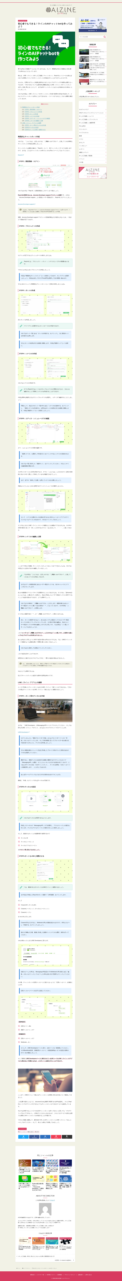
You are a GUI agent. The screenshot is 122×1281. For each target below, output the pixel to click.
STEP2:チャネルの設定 (32, 127)
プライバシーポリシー (70, 1274)
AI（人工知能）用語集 (85, 155)
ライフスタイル (22, 1128)
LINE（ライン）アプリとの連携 (31, 123)
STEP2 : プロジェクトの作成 (33, 111)
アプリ (81, 139)
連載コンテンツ (83, 152)
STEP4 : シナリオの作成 (32, 116)
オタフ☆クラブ (83, 109)
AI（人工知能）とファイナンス (88, 119)
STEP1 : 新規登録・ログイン (33, 109)
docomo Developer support (26, 204)
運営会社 (32, 1274)
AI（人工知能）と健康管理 (87, 122)
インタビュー (83, 145)
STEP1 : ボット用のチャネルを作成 (35, 125)
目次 (42, 104)
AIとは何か (82, 126)
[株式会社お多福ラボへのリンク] (93, 31)
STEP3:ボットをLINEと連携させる (35, 129)
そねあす (52, 1200)
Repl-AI (20, 155)
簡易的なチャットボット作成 (31, 107)
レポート (81, 149)
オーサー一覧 (40, 1274)
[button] (104, 37)
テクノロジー (83, 129)
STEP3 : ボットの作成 (31, 114)
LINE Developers (23, 732)
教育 (80, 136)
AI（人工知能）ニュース (86, 116)
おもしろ (81, 142)
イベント (81, 159)
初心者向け (31, 1131)
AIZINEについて (51, 1274)
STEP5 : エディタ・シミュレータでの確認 (37, 118)
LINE (37, 1131)
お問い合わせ (88, 1274)
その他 (81, 162)
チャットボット (23, 1131)
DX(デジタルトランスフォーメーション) (91, 113)
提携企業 (80, 1274)
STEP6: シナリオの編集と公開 (34, 120)
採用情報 (59, 1274)
